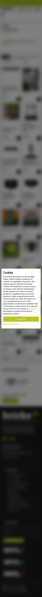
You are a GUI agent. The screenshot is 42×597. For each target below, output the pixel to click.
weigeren (32, 309)
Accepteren (21, 319)
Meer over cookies (10, 324)
